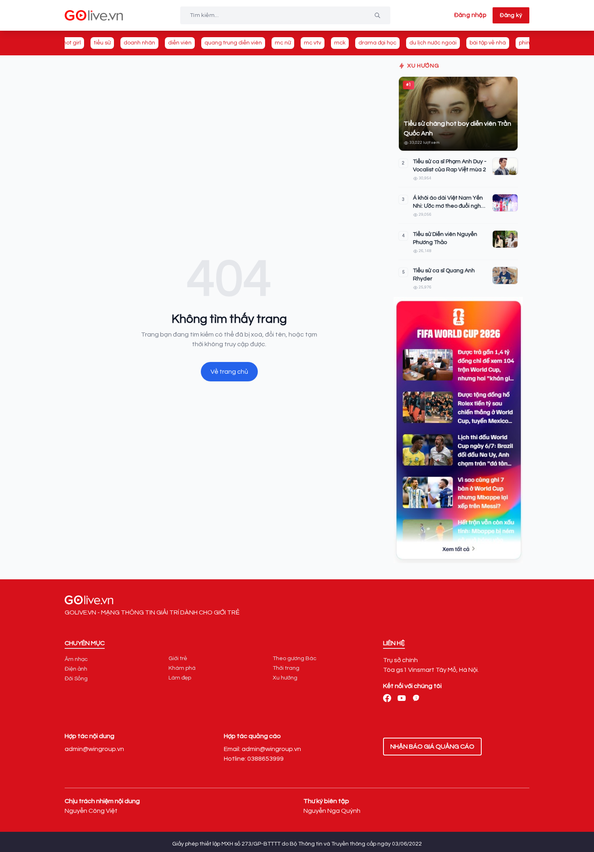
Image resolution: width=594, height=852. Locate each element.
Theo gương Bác (294, 658)
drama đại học (377, 43)
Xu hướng (285, 678)
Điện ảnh (76, 669)
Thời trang (286, 668)
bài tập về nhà (488, 43)
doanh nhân (139, 43)
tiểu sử (102, 43)
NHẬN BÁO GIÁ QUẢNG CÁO (432, 746)
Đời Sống (76, 679)
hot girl (72, 43)
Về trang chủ (229, 371)
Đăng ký (511, 15)
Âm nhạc (76, 659)
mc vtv (312, 43)
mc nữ (283, 43)
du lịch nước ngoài (433, 43)
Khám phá (182, 668)
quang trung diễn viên (233, 43)
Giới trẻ (178, 658)
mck (339, 43)
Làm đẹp (180, 678)
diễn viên (180, 43)
